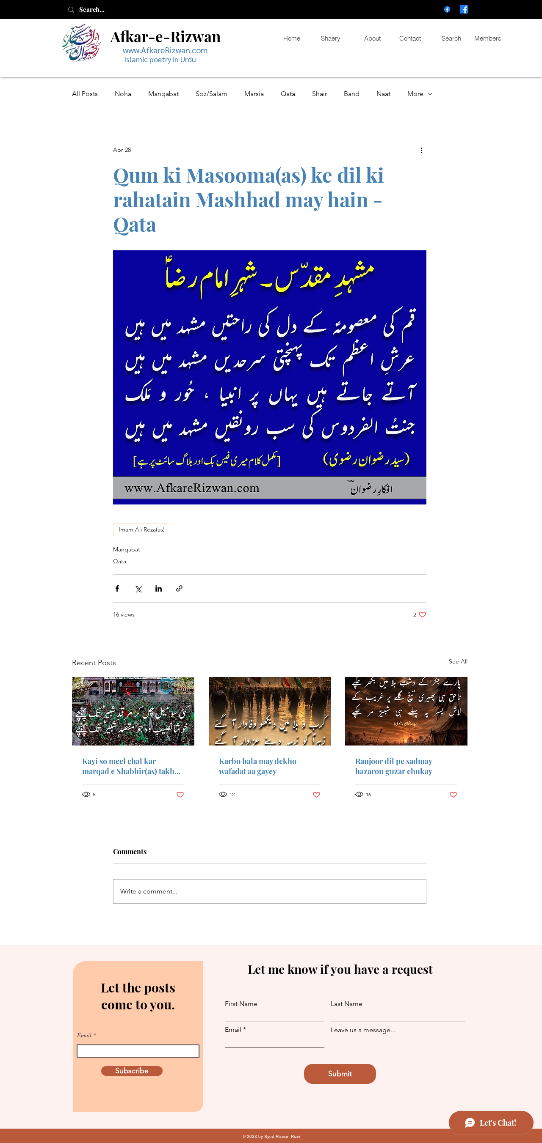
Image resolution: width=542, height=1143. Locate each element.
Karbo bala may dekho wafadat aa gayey (257, 766)
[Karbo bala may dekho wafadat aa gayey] (270, 711)
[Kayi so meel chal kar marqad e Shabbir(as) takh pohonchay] (133, 711)
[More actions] (421, 150)
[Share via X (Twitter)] (138, 588)
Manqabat (163, 94)
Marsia (254, 94)
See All (458, 661)
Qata (288, 94)
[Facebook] (447, 9)
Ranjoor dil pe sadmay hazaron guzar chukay (393, 766)
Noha (123, 94)
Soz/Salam (211, 94)
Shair (319, 94)
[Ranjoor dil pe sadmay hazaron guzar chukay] (406, 711)
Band (351, 94)
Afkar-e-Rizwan (166, 36)
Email (84, 1035)
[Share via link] (179, 588)
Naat (383, 94)
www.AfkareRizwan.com (165, 49)
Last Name (346, 1003)
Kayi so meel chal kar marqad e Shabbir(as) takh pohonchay (128, 766)
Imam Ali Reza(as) (142, 529)
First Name (241, 1003)
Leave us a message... (363, 1030)
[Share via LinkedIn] (159, 588)
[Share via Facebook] (117, 588)
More (415, 94)
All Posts (85, 94)
